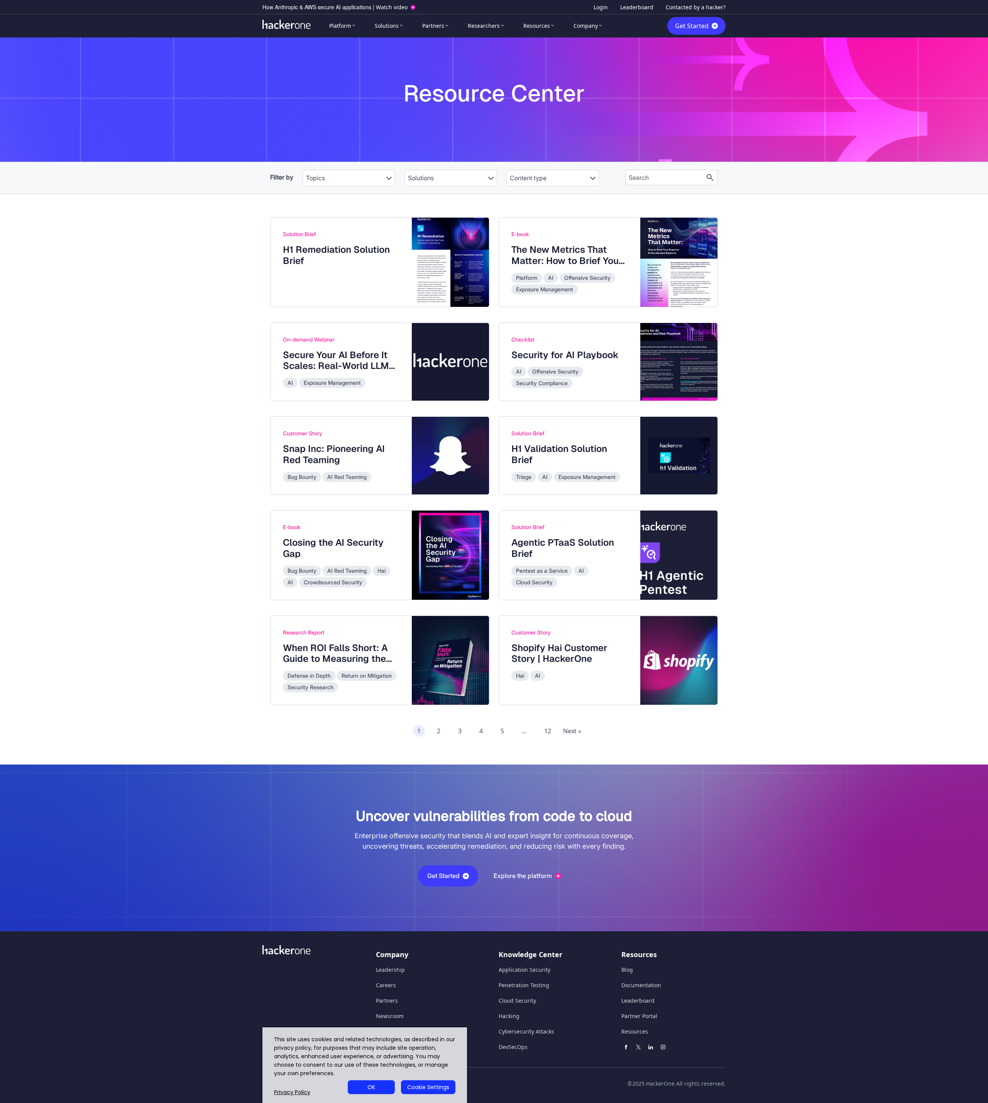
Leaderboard (636, 7)
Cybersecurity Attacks (526, 1031)
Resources (536, 25)
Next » (572, 731)
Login (601, 7)
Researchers (484, 25)
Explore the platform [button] (523, 876)
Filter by (281, 177)
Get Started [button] (443, 876)
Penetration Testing (524, 985)
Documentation (641, 985)
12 (547, 731)
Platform (340, 25)
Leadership (390, 969)
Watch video (392, 7)
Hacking (509, 1016)
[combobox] (349, 174)
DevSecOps (513, 1047)
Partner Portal (639, 1016)
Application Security (524, 969)
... (524, 731)
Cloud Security (517, 1000)
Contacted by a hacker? (696, 7)
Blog (627, 969)
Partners (433, 25)
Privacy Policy (292, 1092)
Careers (386, 985)
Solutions (387, 25)
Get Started (692, 26)
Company (586, 25)
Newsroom (390, 1016)
